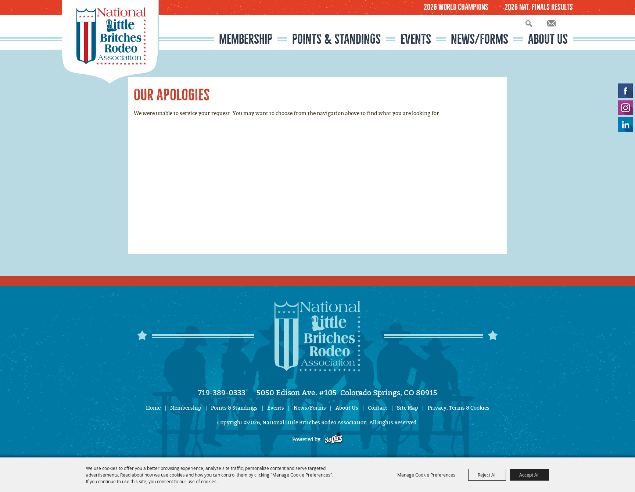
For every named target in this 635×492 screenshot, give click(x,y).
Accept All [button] (529, 475)
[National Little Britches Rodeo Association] (110, 42)
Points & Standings (336, 39)
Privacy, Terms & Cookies (458, 408)
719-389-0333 (221, 392)
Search (528, 23)
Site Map (407, 408)
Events (416, 39)
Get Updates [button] (551, 23)
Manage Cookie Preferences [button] (426, 475)
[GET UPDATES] (551, 23)
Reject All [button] (487, 475)
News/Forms (479, 39)
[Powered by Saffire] (333, 439)
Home (153, 408)
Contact (377, 408)
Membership (245, 39)
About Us (548, 39)
